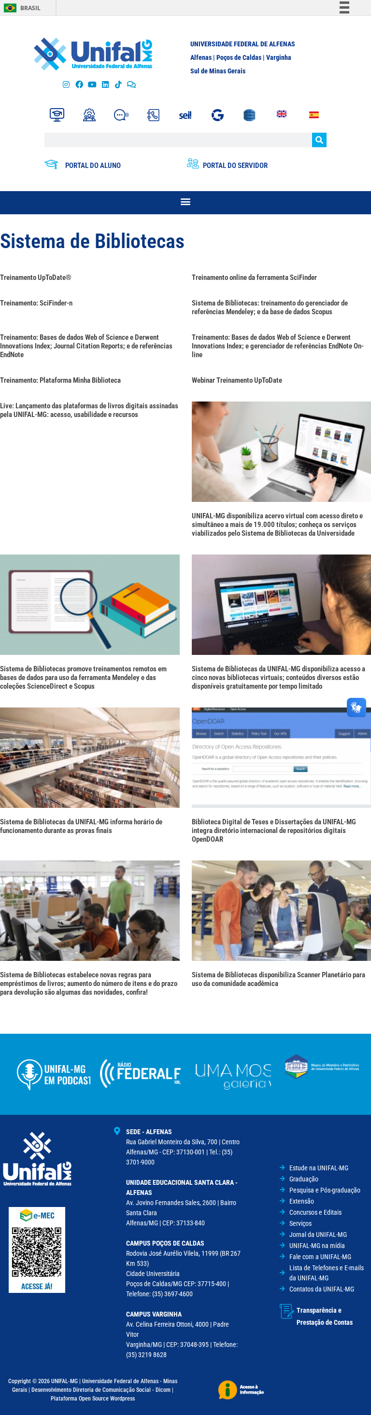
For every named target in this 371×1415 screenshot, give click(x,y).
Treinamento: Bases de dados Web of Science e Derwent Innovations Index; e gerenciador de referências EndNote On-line (278, 346)
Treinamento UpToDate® (35, 277)
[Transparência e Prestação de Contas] (287, 1311)
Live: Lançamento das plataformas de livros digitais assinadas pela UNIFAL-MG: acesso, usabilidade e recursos (89, 410)
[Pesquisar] (319, 140)
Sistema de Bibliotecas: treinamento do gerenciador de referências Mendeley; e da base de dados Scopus (270, 307)
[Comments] (131, 84)
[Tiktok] (118, 84)
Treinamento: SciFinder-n (36, 303)
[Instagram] (66, 84)
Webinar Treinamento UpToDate (237, 380)
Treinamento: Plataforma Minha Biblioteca (60, 380)
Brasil (30, 8)
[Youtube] (92, 84)
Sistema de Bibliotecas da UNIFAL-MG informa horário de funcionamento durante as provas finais (81, 826)
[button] (186, 201)
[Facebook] (79, 84)
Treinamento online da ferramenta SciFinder (254, 277)
